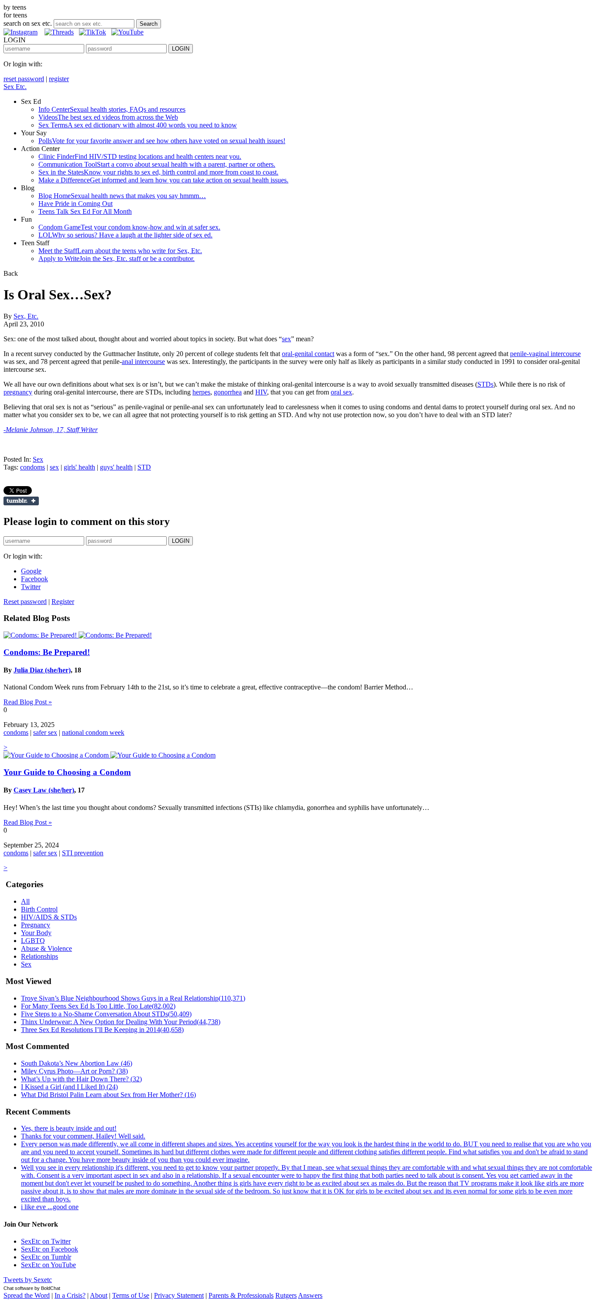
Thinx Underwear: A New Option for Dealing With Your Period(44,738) (120, 1021)
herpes (201, 392)
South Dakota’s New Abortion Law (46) (76, 1063)
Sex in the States (158, 172)
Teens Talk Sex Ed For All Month (85, 211)
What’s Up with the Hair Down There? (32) (81, 1079)
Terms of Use (130, 1295)
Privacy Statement (179, 1295)
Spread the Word (26, 1295)
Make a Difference (163, 180)
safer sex (45, 732)
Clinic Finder (139, 156)
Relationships (39, 956)
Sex (38, 459)
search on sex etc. (27, 23)
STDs (485, 384)
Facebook (34, 579)
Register (62, 601)
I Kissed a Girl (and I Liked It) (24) (69, 1086)
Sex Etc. (15, 86)
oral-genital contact (308, 353)
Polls (161, 140)
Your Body (36, 932)
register (59, 78)
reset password (23, 78)
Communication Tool (156, 164)
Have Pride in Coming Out (75, 203)
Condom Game (129, 227)
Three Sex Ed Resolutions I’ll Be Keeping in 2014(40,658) (102, 1029)
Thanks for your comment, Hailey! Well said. (83, 1136)
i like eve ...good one (50, 1206)
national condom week (93, 732)
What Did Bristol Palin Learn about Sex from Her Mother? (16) (108, 1094)
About (98, 1295)
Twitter (31, 586)
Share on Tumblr (21, 501)
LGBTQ (33, 940)
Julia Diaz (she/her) (42, 670)
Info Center (111, 109)
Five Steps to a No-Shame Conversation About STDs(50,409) (106, 1014)
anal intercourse (143, 361)
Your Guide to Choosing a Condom (67, 772)
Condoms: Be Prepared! (46, 652)
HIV (261, 392)
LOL (125, 235)
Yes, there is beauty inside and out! (68, 1128)
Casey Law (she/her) (44, 790)
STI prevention (82, 853)
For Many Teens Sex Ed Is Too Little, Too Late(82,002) (98, 1006)
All (25, 901)
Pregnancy (35, 925)
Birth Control (39, 909)
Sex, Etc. (26, 316)
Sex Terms (137, 125)
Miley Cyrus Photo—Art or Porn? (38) (74, 1071)
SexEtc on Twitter (46, 1241)
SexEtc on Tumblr (46, 1257)
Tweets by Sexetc (27, 1279)
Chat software (18, 1288)
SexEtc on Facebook (49, 1249)
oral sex (341, 392)
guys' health (116, 467)
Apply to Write (116, 258)
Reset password (25, 601)
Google (31, 571)
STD (144, 467)
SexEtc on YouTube (48, 1265)
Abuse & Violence (46, 948)
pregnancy (17, 392)
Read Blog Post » (27, 702)
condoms (32, 467)
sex (286, 339)
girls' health (79, 467)
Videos (108, 117)
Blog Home (122, 195)
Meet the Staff (120, 250)
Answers (310, 1295)
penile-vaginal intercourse (545, 353)
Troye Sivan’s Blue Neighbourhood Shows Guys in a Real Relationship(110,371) (133, 998)
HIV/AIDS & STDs (49, 917)
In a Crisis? (70, 1295)
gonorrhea (228, 392)
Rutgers (286, 1295)
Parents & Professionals (241, 1295)
